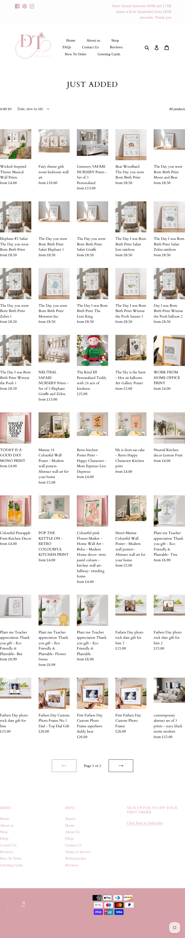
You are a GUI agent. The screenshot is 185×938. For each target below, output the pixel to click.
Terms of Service (78, 852)
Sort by (6, 109)
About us (7, 825)
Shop (4, 832)
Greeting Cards (11, 865)
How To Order (11, 858)
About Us (72, 832)
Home (4, 819)
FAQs (4, 839)
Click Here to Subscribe (145, 823)
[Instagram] (31, 4)
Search (70, 819)
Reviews (6, 852)
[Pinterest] (24, 4)
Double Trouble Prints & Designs (165, 922)
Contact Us (8, 845)
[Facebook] (17, 4)
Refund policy (76, 858)
